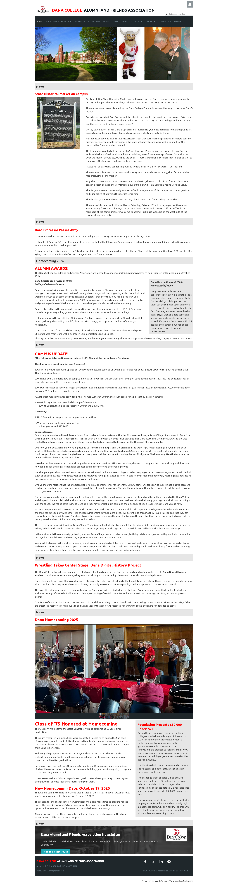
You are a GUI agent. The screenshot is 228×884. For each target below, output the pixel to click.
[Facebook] (145, 861)
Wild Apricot (161, 880)
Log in (190, 4)
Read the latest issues (55, 851)
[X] (153, 861)
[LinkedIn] (161, 861)
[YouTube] (169, 861)
